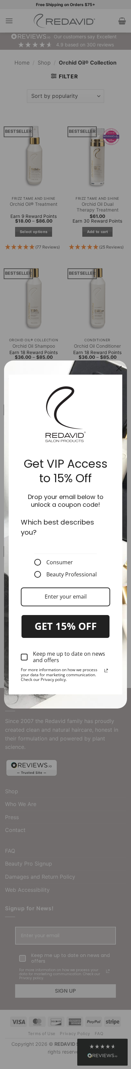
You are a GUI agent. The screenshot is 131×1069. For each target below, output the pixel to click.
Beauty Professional (71, 574)
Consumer (59, 562)
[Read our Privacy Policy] (106, 670)
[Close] (119, 368)
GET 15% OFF (66, 626)
